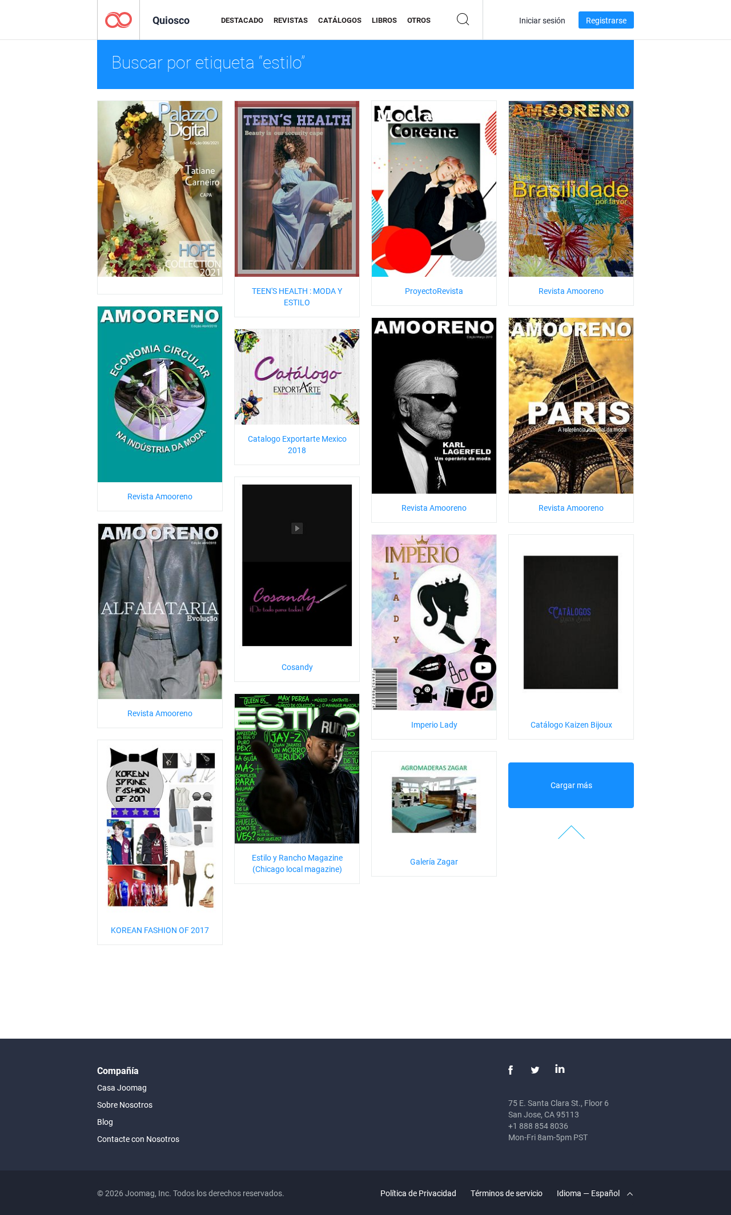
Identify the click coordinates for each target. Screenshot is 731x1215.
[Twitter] (535, 1070)
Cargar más (571, 785)
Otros (419, 20)
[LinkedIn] (559, 1070)
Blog (105, 1121)
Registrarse (606, 20)
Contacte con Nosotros (138, 1138)
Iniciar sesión (542, 20)
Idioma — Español (589, 1193)
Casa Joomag (122, 1087)
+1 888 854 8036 (538, 1125)
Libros (384, 20)
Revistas (291, 20)
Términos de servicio (507, 1193)
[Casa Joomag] (118, 19)
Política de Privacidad (418, 1193)
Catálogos (340, 20)
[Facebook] (510, 1070)
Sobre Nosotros (124, 1104)
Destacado (242, 20)
